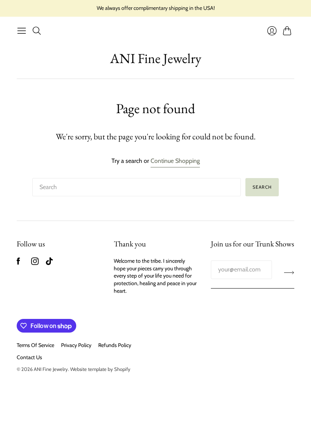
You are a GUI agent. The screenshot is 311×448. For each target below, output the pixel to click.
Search (262, 187)
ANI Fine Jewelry (155, 58)
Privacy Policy (76, 345)
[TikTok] (49, 263)
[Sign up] (289, 272)
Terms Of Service (35, 345)
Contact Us (29, 357)
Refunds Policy (114, 345)
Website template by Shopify (100, 369)
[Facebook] (18, 263)
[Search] (37, 31)
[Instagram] (35, 263)
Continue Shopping (175, 160)
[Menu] (22, 31)
